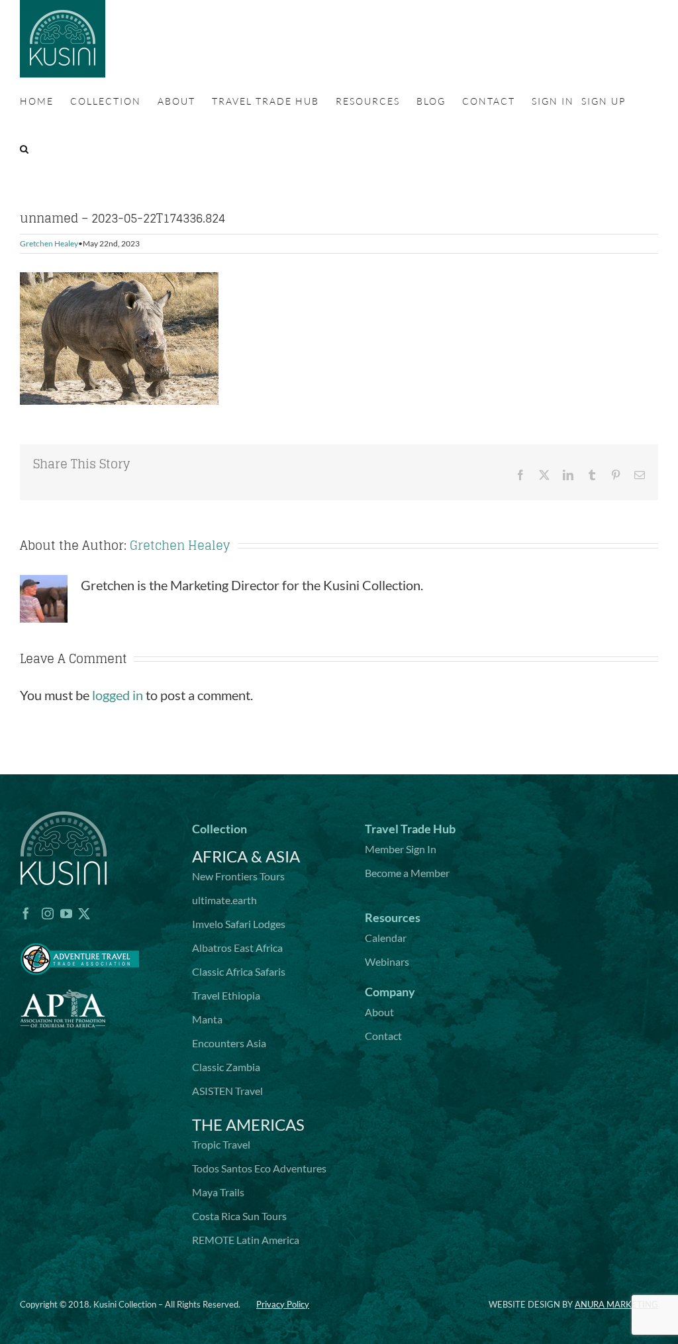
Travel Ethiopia (226, 995)
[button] (25, 149)
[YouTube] (66, 913)
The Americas (248, 1124)
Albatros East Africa (237, 947)
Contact (383, 1035)
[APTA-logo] (63, 982)
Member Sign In (400, 849)
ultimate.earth (224, 900)
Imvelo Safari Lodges (238, 923)
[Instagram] (48, 913)
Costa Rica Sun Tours (239, 1216)
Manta (207, 1019)
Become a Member (407, 872)
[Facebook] (26, 913)
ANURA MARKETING (616, 1304)
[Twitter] (84, 913)
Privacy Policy (282, 1304)
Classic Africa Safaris (238, 971)
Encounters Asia (229, 1043)
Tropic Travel (221, 1144)
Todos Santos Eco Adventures (259, 1168)
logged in (117, 695)
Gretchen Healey (49, 243)
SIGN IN (553, 101)
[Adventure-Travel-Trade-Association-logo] (79, 935)
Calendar (386, 937)
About (379, 1012)
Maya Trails (218, 1192)
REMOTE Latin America (245, 1239)
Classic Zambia (226, 1066)
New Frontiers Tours (238, 876)
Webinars (387, 961)
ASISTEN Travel (227, 1090)
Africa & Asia (246, 856)
